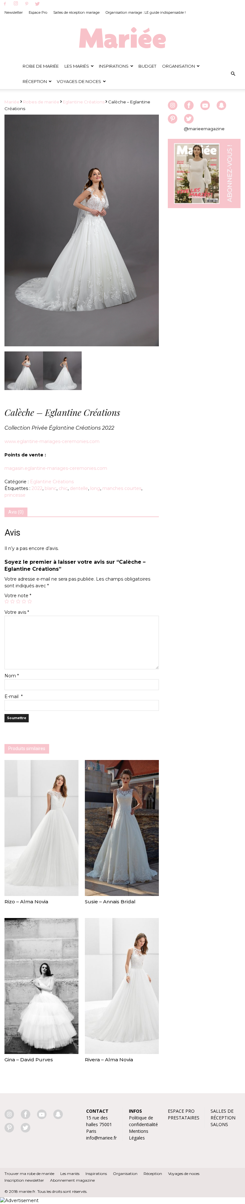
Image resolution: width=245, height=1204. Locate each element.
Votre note (17, 595)
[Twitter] (37, 4)
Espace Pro (38, 12)
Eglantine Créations (84, 101)
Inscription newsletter (24, 1180)
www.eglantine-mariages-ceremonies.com (52, 441)
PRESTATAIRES (183, 1118)
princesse (15, 495)
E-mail (13, 696)
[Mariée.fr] (122, 38)
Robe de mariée (41, 66)
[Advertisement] (204, 254)
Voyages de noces (79, 81)
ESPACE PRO (181, 1111)
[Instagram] (15, 4)
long (95, 488)
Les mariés (69, 1173)
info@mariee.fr (101, 1138)
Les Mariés (76, 66)
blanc (50, 488)
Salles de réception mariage (76, 12)
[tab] (15, 512)
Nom (11, 676)
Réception (35, 81)
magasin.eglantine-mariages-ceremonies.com (55, 468)
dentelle (79, 488)
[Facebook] (5, 4)
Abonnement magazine (72, 1180)
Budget (147, 66)
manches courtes (121, 488)
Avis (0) (16, 512)
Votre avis (16, 612)
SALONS (219, 1124)
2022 (37, 488)
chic (63, 488)
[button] (233, 73)
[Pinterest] (26, 4)
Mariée (11, 101)
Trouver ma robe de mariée (29, 1173)
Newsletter (13, 12)
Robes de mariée (41, 101)
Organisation (178, 66)
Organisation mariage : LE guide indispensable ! (146, 12)
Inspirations (114, 66)
